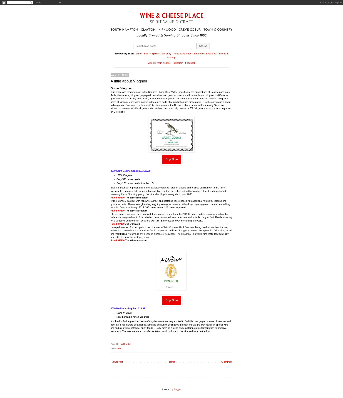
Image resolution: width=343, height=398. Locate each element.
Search (203, 45)
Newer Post (117, 362)
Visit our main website (159, 63)
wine (119, 348)
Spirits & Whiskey (161, 53)
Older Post (226, 362)
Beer (146, 53)
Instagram (178, 63)
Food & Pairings (182, 53)
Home (172, 362)
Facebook (190, 63)
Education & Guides (205, 53)
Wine (139, 53)
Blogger (177, 389)
